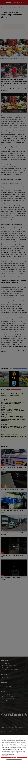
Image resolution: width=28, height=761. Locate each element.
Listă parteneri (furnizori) (5, 755)
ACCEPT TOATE (14, 757)
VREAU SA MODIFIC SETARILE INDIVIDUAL (13, 759)
